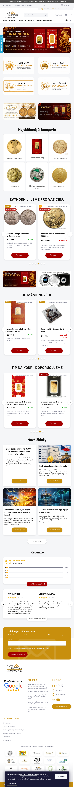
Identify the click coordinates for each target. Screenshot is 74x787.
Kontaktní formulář (61, 706)
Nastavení (12, 784)
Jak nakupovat (7, 5)
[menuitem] (10, 20)
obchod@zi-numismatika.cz (61, 686)
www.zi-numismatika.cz (28, 775)
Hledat (46, 15)
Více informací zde (44, 779)
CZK (65, 5)
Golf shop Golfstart (37, 746)
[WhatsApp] (53, 699)
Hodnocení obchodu (9, 726)
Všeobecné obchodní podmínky (23, 5)
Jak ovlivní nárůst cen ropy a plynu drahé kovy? (38, 703)
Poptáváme (6, 736)
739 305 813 (59, 690)
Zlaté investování (26, 746)
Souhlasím (61, 776)
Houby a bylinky (48, 746)
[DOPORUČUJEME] (54, 386)
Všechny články (37, 541)
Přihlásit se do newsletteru (18, 654)
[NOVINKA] (20, 314)
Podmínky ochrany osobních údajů (13, 730)
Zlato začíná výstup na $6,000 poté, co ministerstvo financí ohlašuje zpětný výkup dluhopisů (37, 686)
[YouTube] (58, 699)
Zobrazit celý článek (19, 481)
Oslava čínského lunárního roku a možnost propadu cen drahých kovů (37, 709)
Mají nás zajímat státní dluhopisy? (38, 691)
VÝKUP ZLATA (7, 740)
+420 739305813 (61, 694)
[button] (4, 40)
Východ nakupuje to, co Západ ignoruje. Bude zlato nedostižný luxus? (37, 696)
